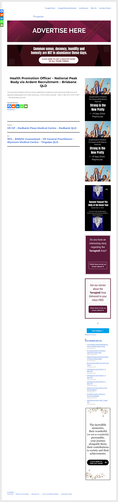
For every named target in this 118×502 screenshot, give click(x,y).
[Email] (26, 106)
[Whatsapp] (22, 106)
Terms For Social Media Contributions (50, 494)
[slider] (100, 229)
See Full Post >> (11, 110)
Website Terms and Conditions (22, 494)
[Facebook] (9, 106)
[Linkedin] (17, 106)
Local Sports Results (105, 8)
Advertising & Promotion (66, 494)
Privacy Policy (10, 494)
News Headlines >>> (97, 331)
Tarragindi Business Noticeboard (67, 8)
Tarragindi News (10, 492)
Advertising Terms (35, 494)
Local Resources (83, 8)
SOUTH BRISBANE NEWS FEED (93, 341)
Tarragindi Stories (50, 8)
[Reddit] (13, 106)
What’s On (93, 8)
